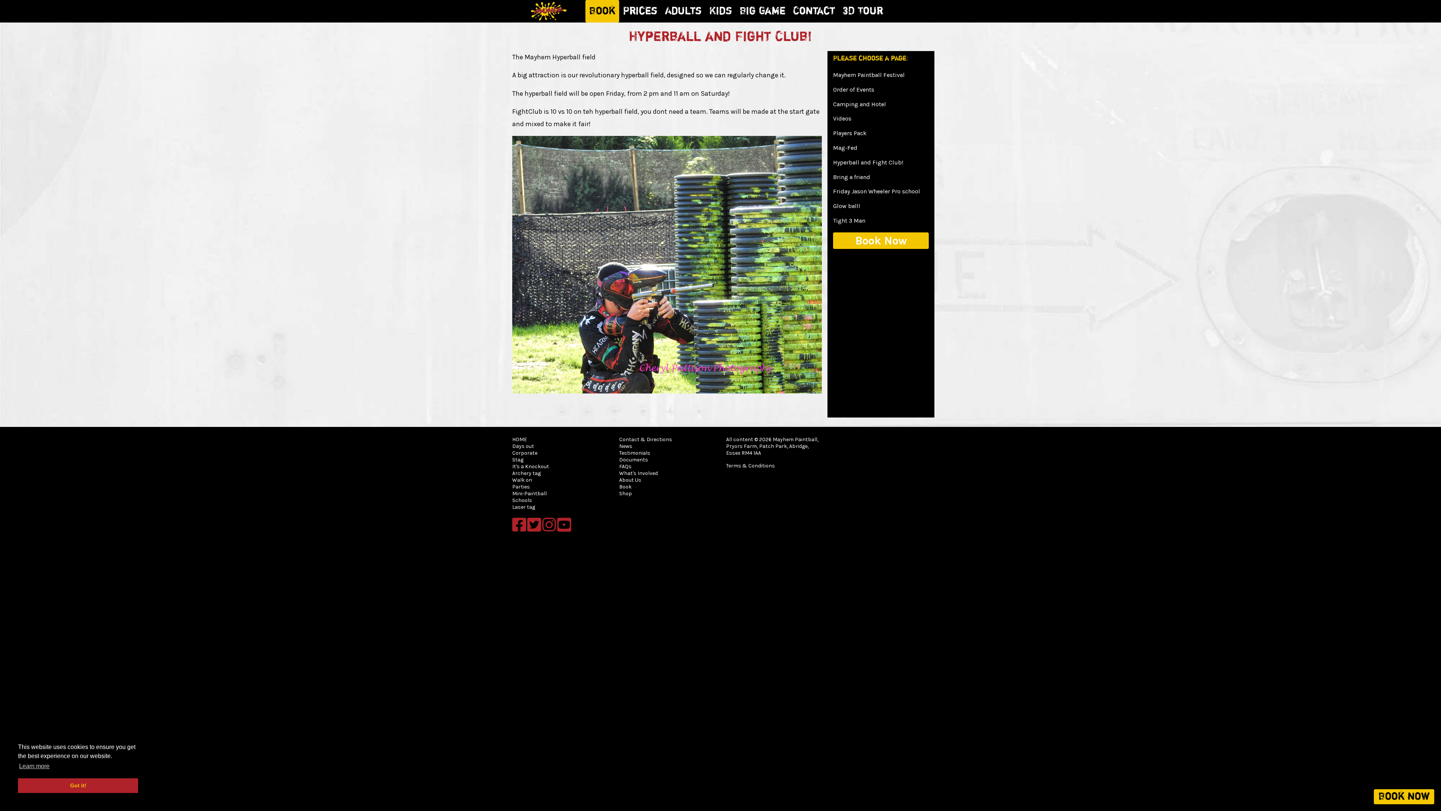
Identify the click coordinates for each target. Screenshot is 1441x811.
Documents (633, 460)
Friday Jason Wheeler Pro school (876, 191)
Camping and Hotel (859, 104)
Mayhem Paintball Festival (869, 74)
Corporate (524, 453)
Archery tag (526, 473)
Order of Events (853, 89)
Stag (517, 460)
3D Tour (862, 11)
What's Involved (638, 473)
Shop (625, 493)
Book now (1404, 796)
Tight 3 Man (849, 220)
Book (602, 11)
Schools (522, 500)
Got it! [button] (78, 785)
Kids (720, 11)
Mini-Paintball (529, 493)
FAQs (625, 466)
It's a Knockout (530, 466)
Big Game (762, 11)
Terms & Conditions (750, 466)
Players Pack (849, 133)
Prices (640, 11)
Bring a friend (851, 177)
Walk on (522, 480)
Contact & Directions (645, 439)
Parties (521, 487)
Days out (523, 446)
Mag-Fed (845, 147)
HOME (519, 439)
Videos (842, 118)
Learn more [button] (34, 766)
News (625, 446)
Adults (683, 11)
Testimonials (634, 453)
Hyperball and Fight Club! (868, 162)
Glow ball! (846, 206)
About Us (630, 480)
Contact (814, 11)
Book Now (881, 240)
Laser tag (523, 507)
